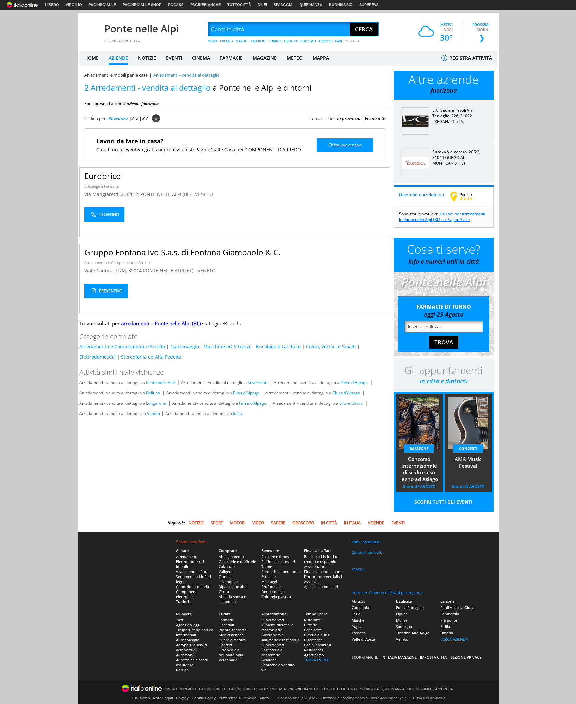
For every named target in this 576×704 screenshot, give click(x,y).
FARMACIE (231, 58)
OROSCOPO (303, 523)
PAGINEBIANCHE (205, 5)
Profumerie (271, 586)
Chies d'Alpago (346, 393)
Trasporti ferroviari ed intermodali (194, 632)
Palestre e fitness (275, 556)
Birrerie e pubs (316, 634)
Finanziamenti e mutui (323, 571)
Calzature (227, 566)
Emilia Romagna (410, 607)
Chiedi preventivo (345, 145)
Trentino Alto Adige (412, 632)
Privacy (182, 698)
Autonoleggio (187, 639)
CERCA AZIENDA (454, 639)
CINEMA (201, 58)
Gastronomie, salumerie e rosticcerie (280, 637)
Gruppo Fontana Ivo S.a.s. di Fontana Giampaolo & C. (182, 252)
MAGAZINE (265, 58)
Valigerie (226, 571)
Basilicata (404, 601)
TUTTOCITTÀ (239, 5)
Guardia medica (232, 639)
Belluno (153, 393)
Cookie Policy (204, 698)
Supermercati (272, 619)
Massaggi (269, 581)
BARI (338, 41)
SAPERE (278, 523)
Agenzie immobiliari (321, 586)
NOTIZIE (147, 58)
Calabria (447, 601)
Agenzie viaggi (188, 624)
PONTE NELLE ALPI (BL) (166, 194)
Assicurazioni (315, 566)
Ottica (224, 591)
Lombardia (449, 613)
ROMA (212, 41)
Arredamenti (186, 556)
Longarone (156, 403)
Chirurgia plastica (276, 596)
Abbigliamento (231, 556)
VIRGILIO (74, 5)
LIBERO (52, 5)
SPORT (217, 523)
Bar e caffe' (313, 629)
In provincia (349, 118)
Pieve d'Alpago (354, 382)
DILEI (262, 5)
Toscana (359, 632)
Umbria (446, 632)
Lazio (356, 613)
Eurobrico (102, 175)
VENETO (204, 194)
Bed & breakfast (317, 644)
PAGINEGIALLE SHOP (142, 5)
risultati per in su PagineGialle (442, 216)
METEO (295, 58)
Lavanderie (228, 581)
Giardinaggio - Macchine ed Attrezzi (210, 346)
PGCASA (176, 5)
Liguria (402, 613)
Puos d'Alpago (246, 393)
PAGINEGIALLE (102, 5)
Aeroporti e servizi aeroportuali (191, 647)
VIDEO (258, 523)
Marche (358, 620)
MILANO (226, 41)
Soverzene (257, 382)
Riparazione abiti (233, 586)
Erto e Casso (351, 403)
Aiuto (264, 698)
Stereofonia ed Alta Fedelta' (151, 357)
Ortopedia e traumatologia (231, 652)
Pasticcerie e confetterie (271, 652)
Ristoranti (312, 619)
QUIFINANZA (310, 5)
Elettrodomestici (97, 357)
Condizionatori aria (192, 586)
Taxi (179, 619)
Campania (360, 607)
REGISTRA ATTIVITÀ (470, 58)
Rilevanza (118, 118)
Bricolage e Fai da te (101, 186)
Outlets (225, 576)
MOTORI (237, 523)
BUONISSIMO (341, 5)
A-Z (135, 118)
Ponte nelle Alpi (141, 28)
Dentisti (225, 644)
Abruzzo (359, 601)
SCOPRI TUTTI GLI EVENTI (443, 502)
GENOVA (291, 41)
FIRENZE (325, 41)
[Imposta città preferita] (88, 29)
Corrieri (182, 669)
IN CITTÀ (329, 523)
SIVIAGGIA (283, 5)
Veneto (153, 413)
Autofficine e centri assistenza (192, 662)
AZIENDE (118, 58)
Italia (237, 413)
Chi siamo (141, 698)
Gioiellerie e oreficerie (237, 561)
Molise (401, 620)
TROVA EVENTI (316, 659)
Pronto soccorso (233, 629)
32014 (132, 194)
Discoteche (313, 639)
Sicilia (445, 626)
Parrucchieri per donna (281, 571)
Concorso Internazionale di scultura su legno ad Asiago (419, 469)
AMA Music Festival (468, 462)
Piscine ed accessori (278, 561)
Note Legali (163, 698)
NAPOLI (242, 41)
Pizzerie (310, 624)
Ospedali (226, 624)
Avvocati (311, 581)
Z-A (145, 118)
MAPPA (321, 58)
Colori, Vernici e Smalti (331, 346)
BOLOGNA (308, 41)
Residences (313, 649)
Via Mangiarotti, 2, (105, 194)
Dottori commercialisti (323, 576)
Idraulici (183, 566)
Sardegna (404, 626)
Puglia (357, 626)
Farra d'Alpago (252, 403)
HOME (91, 58)
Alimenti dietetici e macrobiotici (277, 627)
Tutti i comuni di (366, 541)
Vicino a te (375, 118)
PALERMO (258, 41)
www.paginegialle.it (466, 196)
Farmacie (226, 619)
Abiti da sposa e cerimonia (232, 599)
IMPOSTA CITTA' (433, 657)
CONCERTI (468, 448)
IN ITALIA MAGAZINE (399, 657)
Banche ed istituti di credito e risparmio (321, 559)
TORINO (274, 41)
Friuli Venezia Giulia (457, 607)
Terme (266, 566)
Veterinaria (228, 659)
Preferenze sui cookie (237, 698)
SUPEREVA (369, 5)
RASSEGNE (419, 448)
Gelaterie (269, 659)
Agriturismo (314, 654)
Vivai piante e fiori (191, 571)
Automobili (185, 654)
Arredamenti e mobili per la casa (116, 75)
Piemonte (448, 620)
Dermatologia (273, 591)
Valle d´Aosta (363, 639)
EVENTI (174, 58)
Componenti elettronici (187, 594)
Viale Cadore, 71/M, (106, 270)
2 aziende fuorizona (141, 103)
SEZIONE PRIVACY (466, 657)
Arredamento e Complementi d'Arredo (117, 262)
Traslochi (183, 601)
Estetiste (268, 576)
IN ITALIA (352, 41)
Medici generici (231, 634)
